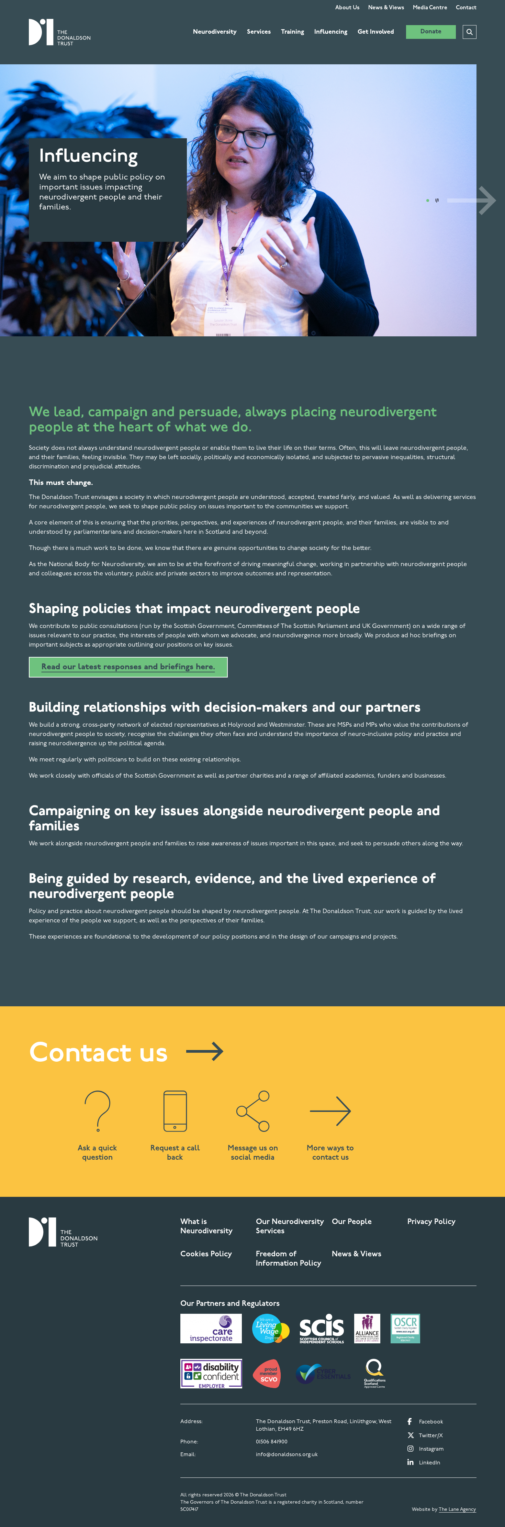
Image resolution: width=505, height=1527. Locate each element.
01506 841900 (272, 1442)
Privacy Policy (431, 1222)
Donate (430, 32)
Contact (466, 8)
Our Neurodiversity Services (290, 1226)
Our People (352, 1222)
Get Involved (376, 32)
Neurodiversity (215, 32)
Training (292, 32)
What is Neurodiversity (206, 1226)
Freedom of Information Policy (288, 1259)
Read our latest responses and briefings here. (128, 667)
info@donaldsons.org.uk (287, 1455)
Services (259, 32)
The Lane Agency (457, 1509)
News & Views (386, 8)
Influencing (330, 32)
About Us (347, 8)
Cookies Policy (206, 1254)
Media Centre (430, 8)
